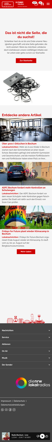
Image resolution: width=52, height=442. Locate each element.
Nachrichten (7, 330)
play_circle (42, 436)
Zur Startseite (26, 60)
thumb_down (38, 436)
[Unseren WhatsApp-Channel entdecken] (2, 409)
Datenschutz (19, 401)
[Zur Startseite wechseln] (8, 4)
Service (5, 337)
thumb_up (46, 436)
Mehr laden (26, 251)
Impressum (6, 401)
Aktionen (6, 344)
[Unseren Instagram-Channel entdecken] (14, 409)
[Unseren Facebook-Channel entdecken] (10, 409)
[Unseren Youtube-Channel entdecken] (6, 409)
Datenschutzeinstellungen (13, 405)
